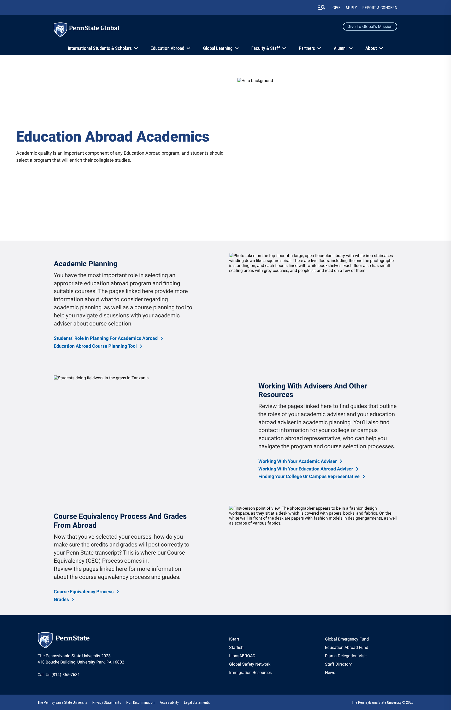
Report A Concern (379, 7)
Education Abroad (167, 48)
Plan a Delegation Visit (346, 655)
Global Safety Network (249, 664)
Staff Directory (338, 664)
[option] (109, 338)
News (330, 672)
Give (336, 7)
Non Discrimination (140, 702)
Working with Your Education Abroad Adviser (305, 469)
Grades (61, 599)
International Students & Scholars (100, 48)
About (371, 48)
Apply (351, 7)
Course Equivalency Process (84, 591)
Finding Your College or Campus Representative (309, 476)
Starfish (236, 647)
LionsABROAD (242, 655)
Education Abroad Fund (346, 647)
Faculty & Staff (265, 48)
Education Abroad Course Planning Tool (95, 346)
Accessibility (169, 702)
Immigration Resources (250, 672)
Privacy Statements (106, 702)
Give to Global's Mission (370, 26)
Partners (307, 48)
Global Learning (218, 48)
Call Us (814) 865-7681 (59, 674)
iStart (234, 639)
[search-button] (321, 7)
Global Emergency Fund (347, 639)
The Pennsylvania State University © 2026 (382, 702)
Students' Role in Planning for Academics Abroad (106, 338)
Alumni (340, 48)
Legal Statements (197, 702)
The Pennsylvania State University (62, 702)
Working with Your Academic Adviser (297, 461)
